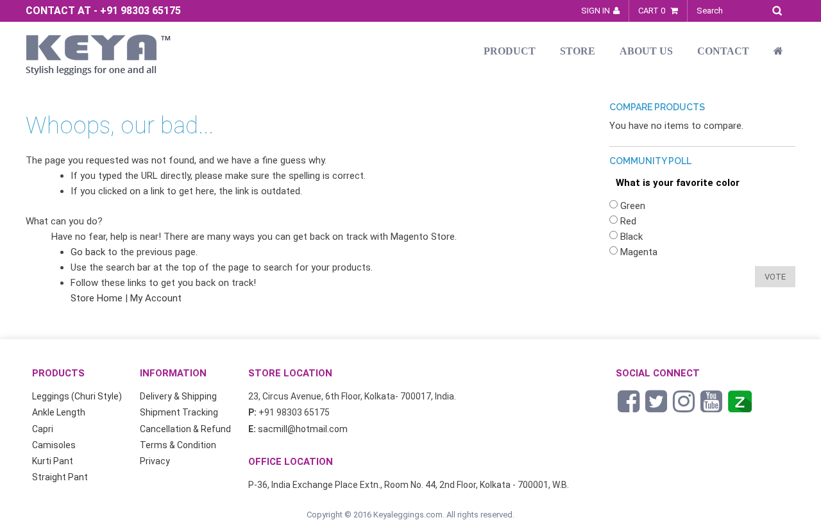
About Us (646, 51)
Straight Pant (60, 477)
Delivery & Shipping (178, 396)
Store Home (97, 298)
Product (510, 51)
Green (632, 206)
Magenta (638, 252)
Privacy (155, 461)
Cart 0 (652, 10)
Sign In (595, 10)
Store (577, 51)
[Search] (780, 9)
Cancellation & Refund (185, 429)
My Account (156, 298)
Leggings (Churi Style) (77, 396)
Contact (723, 51)
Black (631, 236)
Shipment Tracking (179, 412)
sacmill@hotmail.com (303, 429)
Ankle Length (58, 412)
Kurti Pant (52, 461)
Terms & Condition (178, 445)
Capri (42, 429)
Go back (88, 252)
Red (628, 221)
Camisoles (54, 445)
